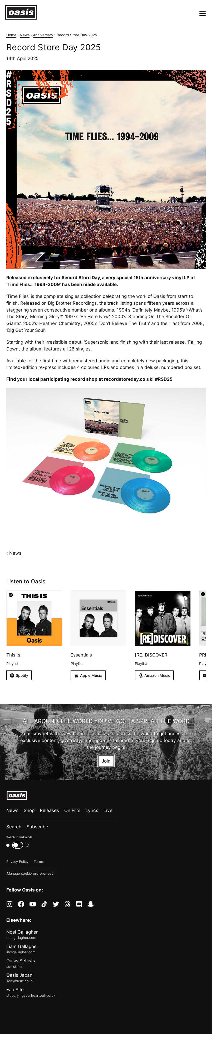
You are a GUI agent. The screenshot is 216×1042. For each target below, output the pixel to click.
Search (13, 826)
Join (106, 761)
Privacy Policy (17, 861)
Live (108, 810)
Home (11, 35)
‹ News (13, 553)
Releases (49, 810)
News (25, 35)
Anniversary (43, 35)
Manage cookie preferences (30, 873)
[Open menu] (202, 13)
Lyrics (92, 810)
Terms (39, 861)
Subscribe (37, 826)
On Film (72, 810)
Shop (29, 810)
